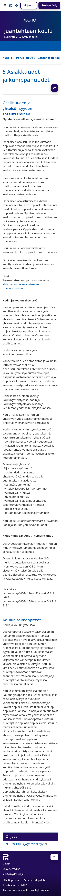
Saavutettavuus (11, 868)
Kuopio (7, 58)
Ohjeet (6, 863)
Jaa (54, 88)
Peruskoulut (24, 58)
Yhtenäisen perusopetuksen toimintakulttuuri (21, 286)
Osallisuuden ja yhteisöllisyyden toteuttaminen (17, 108)
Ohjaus (11, 836)
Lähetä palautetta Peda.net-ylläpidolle (24, 880)
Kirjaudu (28, 5)
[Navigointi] (5, 5)
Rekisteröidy (49, 5)
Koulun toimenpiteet (22, 619)
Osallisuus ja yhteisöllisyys (28, 844)
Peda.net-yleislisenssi (37, 890)
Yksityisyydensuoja (13, 874)
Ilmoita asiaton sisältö (15, 885)
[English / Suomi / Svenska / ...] (16, 5)
